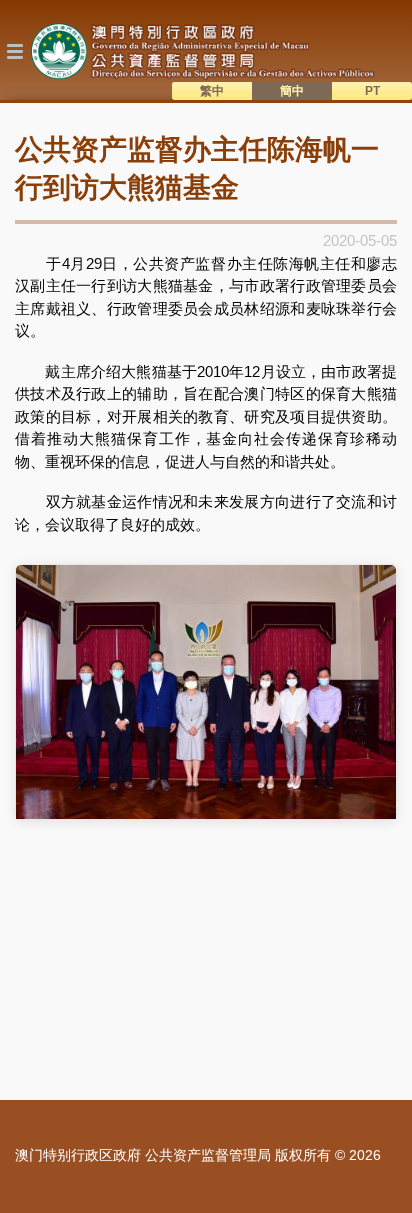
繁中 (212, 91)
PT (372, 91)
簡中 (292, 91)
